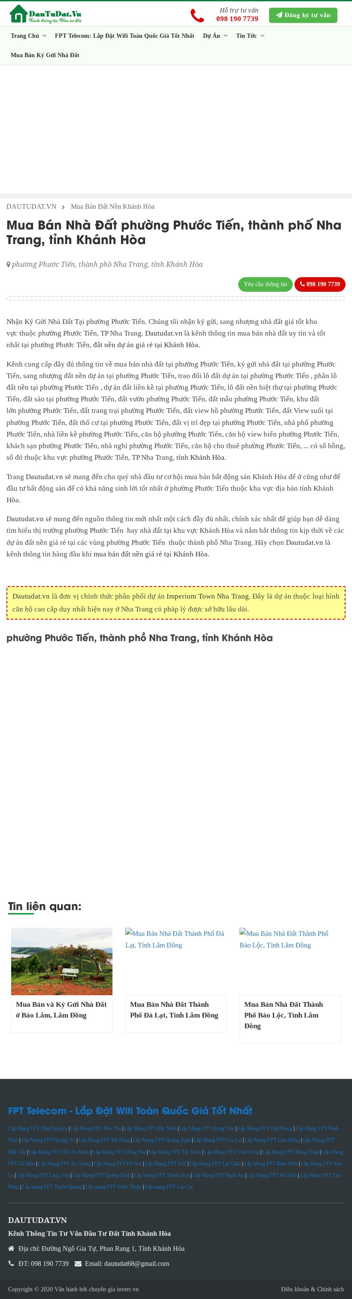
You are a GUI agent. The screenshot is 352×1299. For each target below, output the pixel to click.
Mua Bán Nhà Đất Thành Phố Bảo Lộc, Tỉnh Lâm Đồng (283, 1015)
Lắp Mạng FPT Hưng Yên (207, 1128)
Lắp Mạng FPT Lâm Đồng (272, 1140)
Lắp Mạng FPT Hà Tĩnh (272, 1175)
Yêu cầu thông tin (265, 284)
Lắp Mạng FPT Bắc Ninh (150, 1128)
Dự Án (212, 36)
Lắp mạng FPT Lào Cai (169, 1187)
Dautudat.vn (164, 333)
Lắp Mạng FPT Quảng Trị (48, 1140)
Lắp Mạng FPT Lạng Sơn (43, 1175)
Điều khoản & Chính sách (312, 1289)
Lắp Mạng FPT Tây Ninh (175, 1152)
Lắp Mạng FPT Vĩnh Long (231, 1152)
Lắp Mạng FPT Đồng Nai (119, 1152)
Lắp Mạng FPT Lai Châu (215, 1164)
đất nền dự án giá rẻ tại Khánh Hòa (145, 345)
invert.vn (128, 1289)
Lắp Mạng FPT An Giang (64, 1164)
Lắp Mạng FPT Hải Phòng (265, 1128)
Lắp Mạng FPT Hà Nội (118, 1164)
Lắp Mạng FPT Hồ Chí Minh (59, 1152)
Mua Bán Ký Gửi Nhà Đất (45, 55)
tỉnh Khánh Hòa (200, 457)
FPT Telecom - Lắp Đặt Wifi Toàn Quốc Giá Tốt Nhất (130, 1110)
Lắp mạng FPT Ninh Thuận (113, 1187)
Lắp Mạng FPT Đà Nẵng (104, 1140)
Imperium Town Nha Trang (208, 596)
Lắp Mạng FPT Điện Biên (270, 1164)
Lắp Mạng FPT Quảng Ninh (101, 1175)
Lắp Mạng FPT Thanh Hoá (161, 1175)
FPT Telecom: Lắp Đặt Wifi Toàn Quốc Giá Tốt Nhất (124, 36)
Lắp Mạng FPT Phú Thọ (96, 1128)
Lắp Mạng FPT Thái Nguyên (37, 1128)
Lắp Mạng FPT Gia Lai (218, 1140)
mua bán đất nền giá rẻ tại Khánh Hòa (151, 554)
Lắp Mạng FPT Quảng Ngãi (162, 1140)
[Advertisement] (176, 129)
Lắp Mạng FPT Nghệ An (218, 1175)
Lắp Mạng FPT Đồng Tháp (291, 1152)
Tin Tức (247, 36)
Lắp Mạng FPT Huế (165, 1164)
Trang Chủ (26, 36)
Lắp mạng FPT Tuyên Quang (52, 1187)
